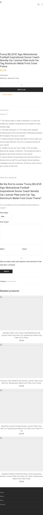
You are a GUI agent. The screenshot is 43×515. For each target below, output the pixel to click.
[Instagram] (3, 510)
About (2, 496)
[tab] (21, 110)
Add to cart (21, 90)
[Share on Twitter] (9, 100)
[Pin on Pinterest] (12, 100)
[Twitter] (7, 510)
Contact (2, 504)
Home (2, 492)
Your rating (4, 213)
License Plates (11, 281)
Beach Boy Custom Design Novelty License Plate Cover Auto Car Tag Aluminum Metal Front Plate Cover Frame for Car (21, 428)
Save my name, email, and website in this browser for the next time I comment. (21, 263)
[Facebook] (0, 510)
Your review (5, 222)
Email (24, 249)
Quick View (25, 340)
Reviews (4, 114)
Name (2, 249)
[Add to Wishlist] (2, 99)
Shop (1, 500)
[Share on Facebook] (6, 100)
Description (4, 110)
